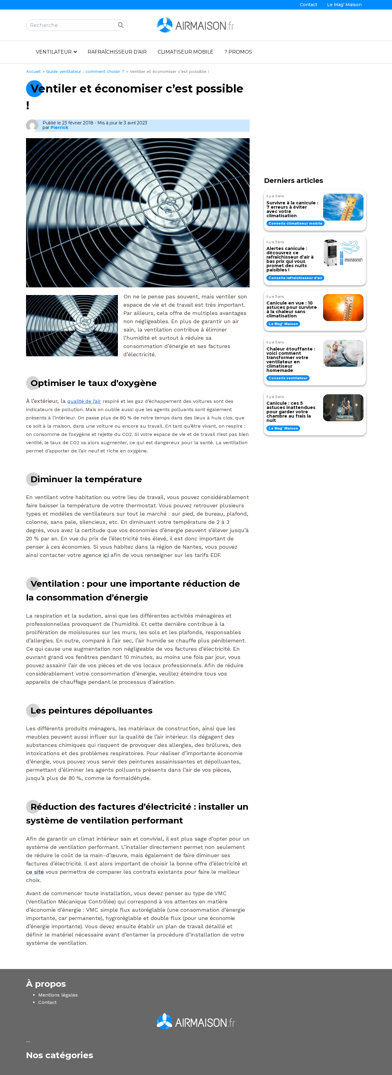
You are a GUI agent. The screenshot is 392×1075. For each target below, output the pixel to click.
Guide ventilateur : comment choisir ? (85, 71)
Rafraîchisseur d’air (117, 52)
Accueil (33, 71)
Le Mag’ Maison (344, 4)
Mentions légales (58, 995)
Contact (308, 4)
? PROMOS (238, 52)
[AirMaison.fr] (196, 25)
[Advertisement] (315, 128)
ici (106, 555)
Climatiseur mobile (185, 52)
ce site (35, 872)
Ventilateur (54, 52)
